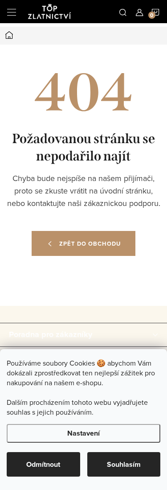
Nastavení (83, 433)
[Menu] (11, 11)
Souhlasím (124, 464)
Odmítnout (43, 464)
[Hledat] (123, 11)
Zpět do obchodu (90, 243)
